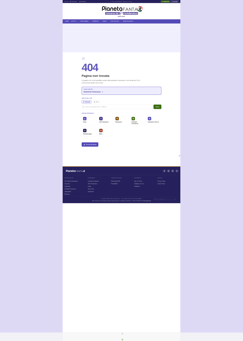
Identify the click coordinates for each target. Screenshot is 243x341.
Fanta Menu (84, 21)
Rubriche (95, 21)
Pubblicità (137, 186)
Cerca (157, 107)
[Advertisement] (121, 37)
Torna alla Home (91, 144)
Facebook (74, 1)
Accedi (175, 1)
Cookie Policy (161, 183)
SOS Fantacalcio (92, 183)
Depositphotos (147, 200)
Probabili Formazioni (70, 189)
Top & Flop (91, 189)
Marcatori (67, 194)
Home (67, 21)
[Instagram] (168, 171)
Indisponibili (68, 191)
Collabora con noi (139, 183)
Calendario (67, 186)
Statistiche (114, 21)
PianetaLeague (128, 21)
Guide (89, 186)
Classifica (67, 183)
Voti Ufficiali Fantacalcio (71, 181)
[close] (122, 333)
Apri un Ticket (138, 181)
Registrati (166, 1)
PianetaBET (114, 183)
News (104, 21)
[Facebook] (164, 171)
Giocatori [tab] (87, 102)
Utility (73, 21)
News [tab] (97, 102)
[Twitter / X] (176, 171)
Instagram (83, 1)
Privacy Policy (161, 181)
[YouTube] (172, 171)
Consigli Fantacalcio (93, 181)
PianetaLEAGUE (115, 181)
